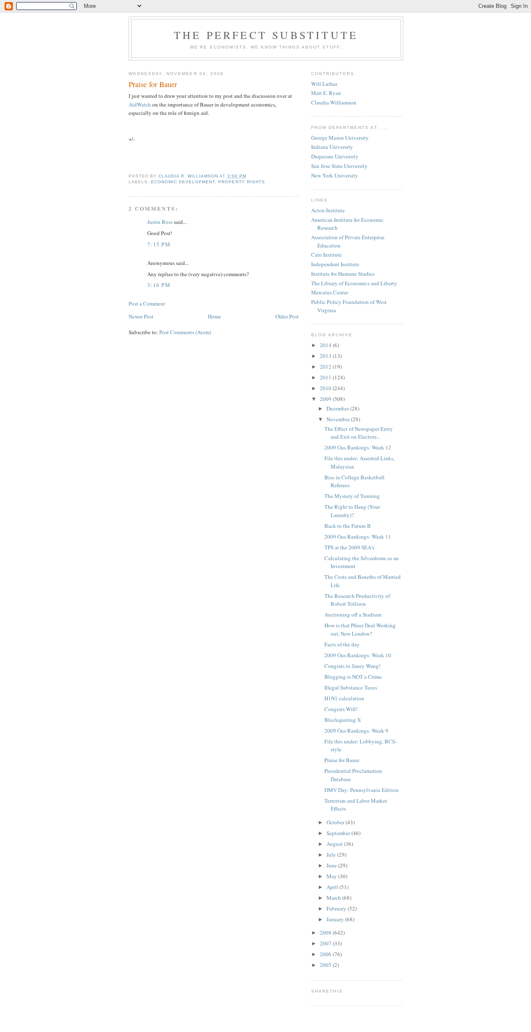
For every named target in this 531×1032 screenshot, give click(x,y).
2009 (326, 399)
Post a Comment (147, 303)
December (338, 408)
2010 (326, 388)
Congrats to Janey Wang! (352, 666)
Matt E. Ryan (326, 93)
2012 (326, 366)
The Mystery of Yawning (352, 496)
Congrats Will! (341, 709)
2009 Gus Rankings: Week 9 (356, 730)
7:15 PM (159, 244)
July (331, 854)
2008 (326, 932)
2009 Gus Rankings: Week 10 (357, 655)
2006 (326, 954)
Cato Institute (326, 254)
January (335, 919)
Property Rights (241, 182)
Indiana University (332, 147)
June (332, 865)
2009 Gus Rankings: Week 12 (357, 447)
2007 (326, 943)
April (332, 887)
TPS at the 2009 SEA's (349, 547)
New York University (334, 175)
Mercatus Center (329, 292)
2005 (326, 965)
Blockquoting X (342, 720)
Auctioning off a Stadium (352, 614)
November (338, 419)
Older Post (287, 316)
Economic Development (183, 182)
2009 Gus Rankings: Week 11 (357, 536)
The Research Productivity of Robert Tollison (357, 600)
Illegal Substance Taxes (350, 687)
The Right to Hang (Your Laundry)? (352, 511)
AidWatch (140, 104)
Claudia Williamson (333, 102)
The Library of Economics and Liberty (354, 283)
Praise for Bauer (341, 760)
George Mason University (340, 137)
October (336, 822)
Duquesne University (334, 156)
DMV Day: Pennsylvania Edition (361, 790)
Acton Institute (328, 210)
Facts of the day (342, 644)
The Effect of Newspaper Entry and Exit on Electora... (358, 433)
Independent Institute (335, 264)
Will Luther (324, 83)
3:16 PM (159, 285)
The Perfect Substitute (266, 35)
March (334, 897)
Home (214, 316)
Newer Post (141, 316)
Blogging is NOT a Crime (353, 676)
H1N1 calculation (344, 698)
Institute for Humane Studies (343, 273)
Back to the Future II (347, 525)
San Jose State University (339, 166)
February (337, 908)
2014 (326, 345)
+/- (132, 139)
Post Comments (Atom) (185, 332)
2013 (326, 355)
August (335, 843)
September (338, 833)
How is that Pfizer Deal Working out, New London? (360, 629)
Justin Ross (160, 222)
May (332, 876)
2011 (326, 377)
